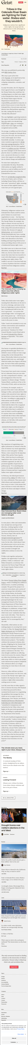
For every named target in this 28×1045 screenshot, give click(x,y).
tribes (12, 123)
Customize (13, 1042)
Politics (3, 978)
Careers (3, 1000)
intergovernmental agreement (10, 538)
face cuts (4, 121)
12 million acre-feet (13, 148)
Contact (3, 998)
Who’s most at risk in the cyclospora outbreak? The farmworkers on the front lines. (13, 942)
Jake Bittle (6, 834)
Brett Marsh (11, 518)
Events (2, 1014)
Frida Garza (4, 946)
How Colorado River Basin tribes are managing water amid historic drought (13, 513)
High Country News (10, 72)
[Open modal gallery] (14, 198)
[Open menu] (25, 2)
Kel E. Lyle (3, 936)
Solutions (3, 980)
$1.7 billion (12, 478)
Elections (12, 834)
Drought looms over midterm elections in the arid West (12, 828)
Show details (21, 1034)
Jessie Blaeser (4, 53)
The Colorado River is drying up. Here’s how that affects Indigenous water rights (13, 291)
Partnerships (4, 1002)
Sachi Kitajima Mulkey (6, 929)
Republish (3, 1020)
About (2, 994)
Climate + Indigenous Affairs (21, 61)
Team (2, 996)
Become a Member (5, 1016)
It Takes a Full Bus (7, 934)
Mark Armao (4, 296)
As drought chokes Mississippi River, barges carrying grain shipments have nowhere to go (13, 888)
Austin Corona (7, 921)
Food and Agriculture (6, 986)
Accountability (4, 982)
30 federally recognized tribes (17, 177)
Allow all (14, 1038)
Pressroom (3, 1004)
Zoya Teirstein (7, 865)
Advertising (4, 1018)
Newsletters (4, 1012)
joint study (20, 398)
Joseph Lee (10, 53)
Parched (7, 78)
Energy (3, 976)
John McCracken (5, 892)
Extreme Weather (5, 984)
